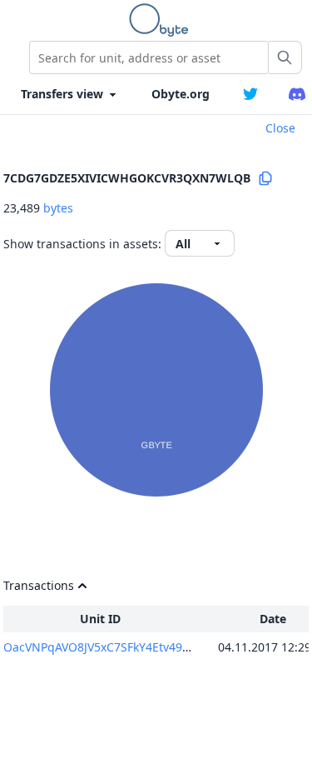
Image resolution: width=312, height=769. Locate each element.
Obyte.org (180, 94)
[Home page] (162, 20)
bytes (58, 208)
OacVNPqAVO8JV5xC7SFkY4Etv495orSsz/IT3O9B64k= (146, 647)
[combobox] (149, 57)
